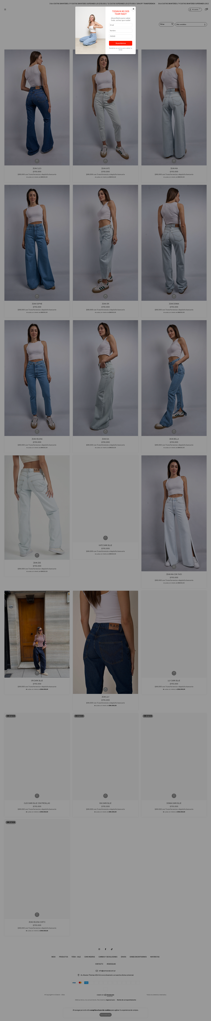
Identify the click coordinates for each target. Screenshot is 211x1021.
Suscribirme (121, 43)
